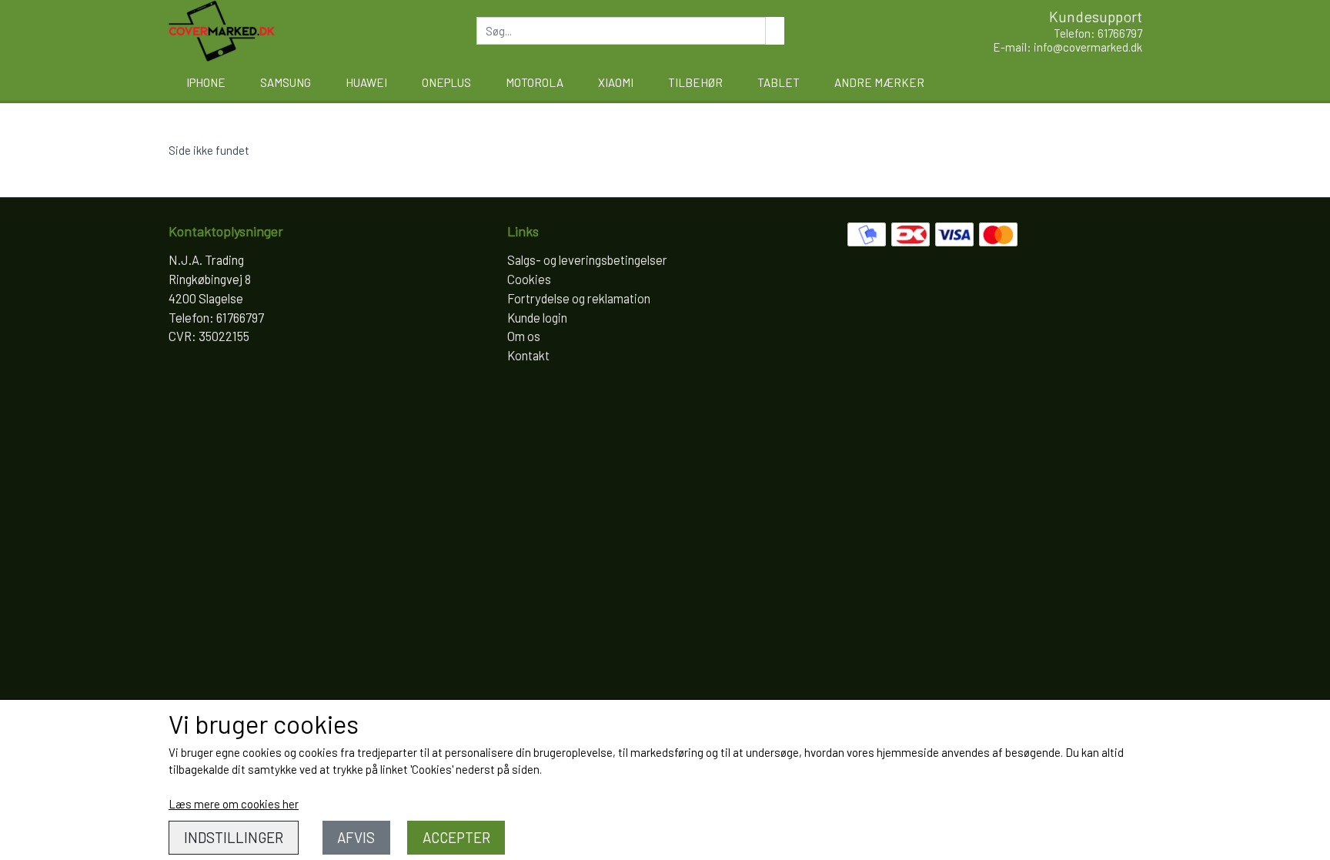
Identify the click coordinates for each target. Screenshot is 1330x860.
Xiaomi (615, 82)
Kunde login (537, 317)
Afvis (356, 837)
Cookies (529, 278)
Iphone (206, 82)
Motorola (534, 82)
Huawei (366, 82)
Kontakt (528, 355)
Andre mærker (879, 82)
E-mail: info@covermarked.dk (1067, 47)
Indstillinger (233, 837)
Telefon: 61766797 (1098, 33)
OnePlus (446, 82)
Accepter (456, 837)
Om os (523, 335)
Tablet (778, 82)
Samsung (285, 82)
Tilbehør (695, 82)
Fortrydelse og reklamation (578, 298)
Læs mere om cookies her (234, 804)
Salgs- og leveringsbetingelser (587, 259)
